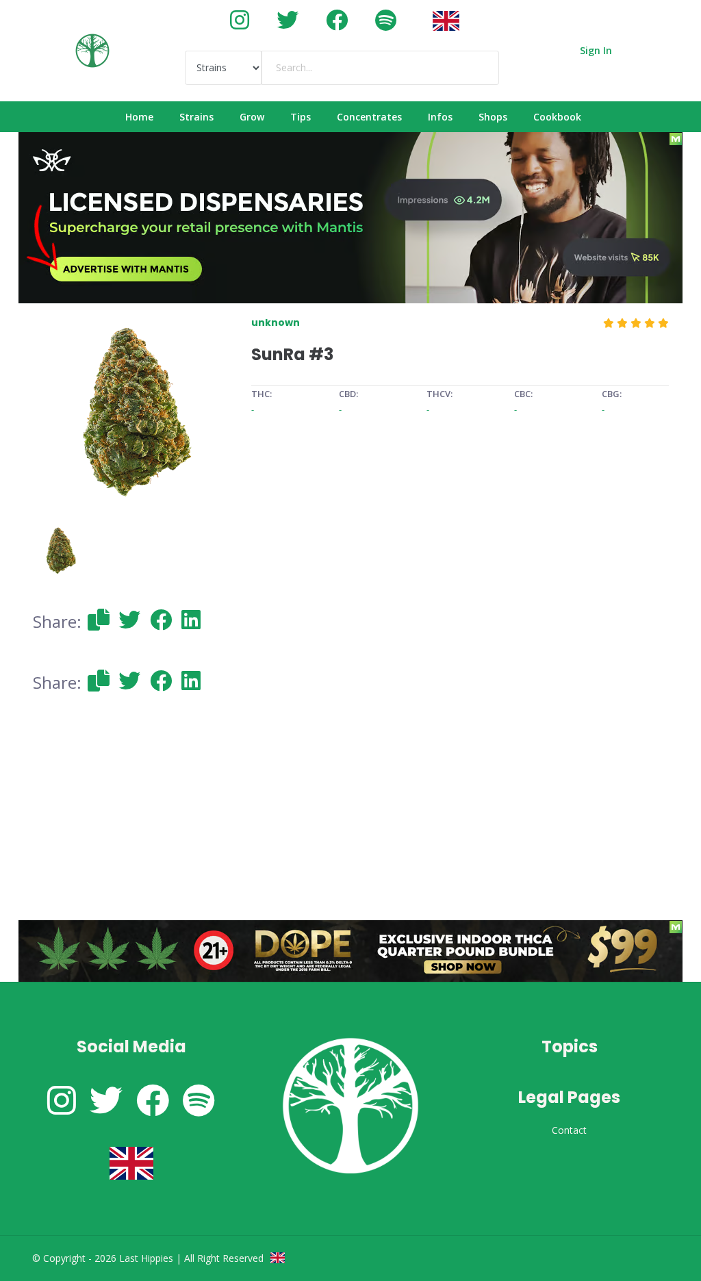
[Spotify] (385, 19)
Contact (569, 1130)
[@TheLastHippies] (287, 19)
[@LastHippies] (239, 19)
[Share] (98, 619)
